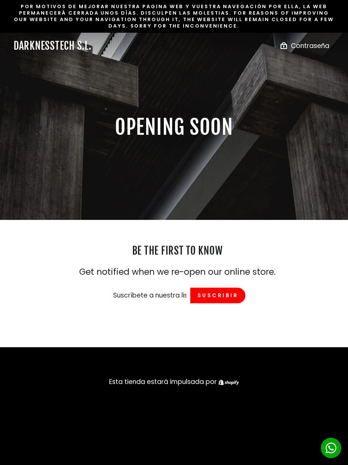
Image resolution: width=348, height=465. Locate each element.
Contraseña (310, 45)
